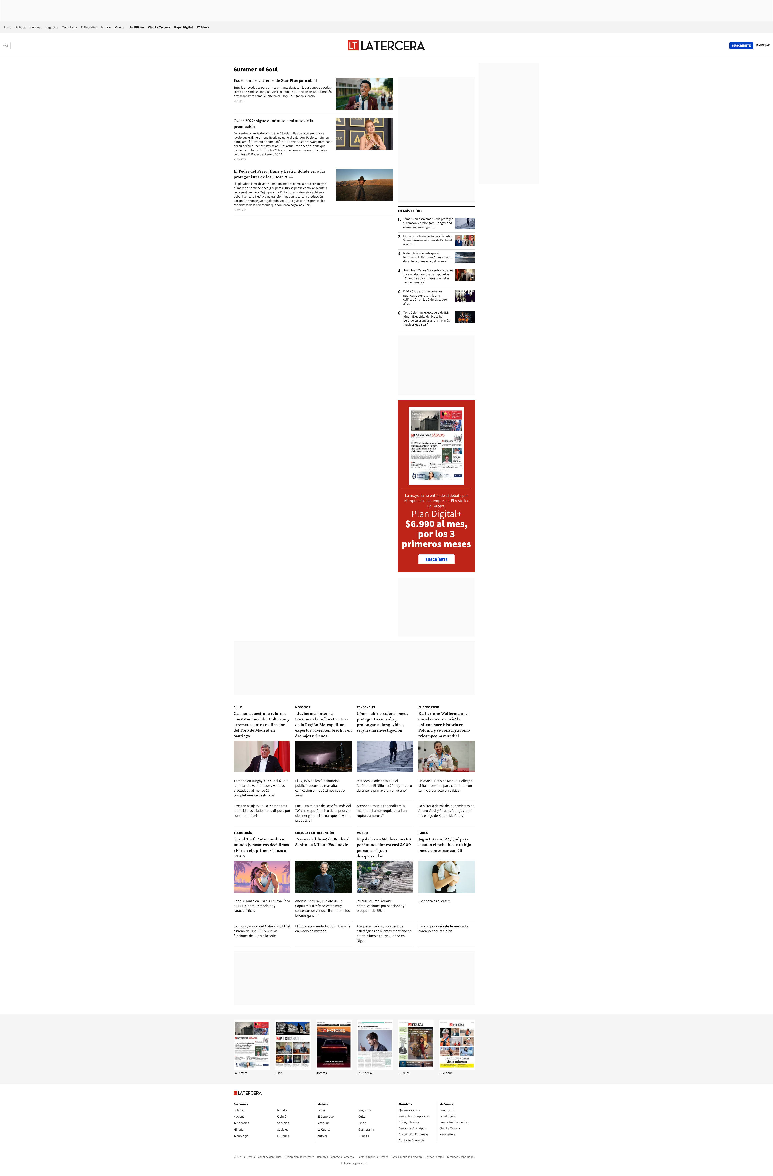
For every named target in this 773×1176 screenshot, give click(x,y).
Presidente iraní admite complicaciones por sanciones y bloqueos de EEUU (380, 906)
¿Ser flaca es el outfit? (434, 901)
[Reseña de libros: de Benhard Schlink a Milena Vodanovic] (323, 877)
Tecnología (69, 27)
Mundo (106, 27)
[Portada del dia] (436, 482)
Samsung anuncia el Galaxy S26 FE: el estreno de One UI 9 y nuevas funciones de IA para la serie (262, 931)
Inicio (7, 27)
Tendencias (366, 707)
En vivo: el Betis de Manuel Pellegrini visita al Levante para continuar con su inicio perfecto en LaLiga (445, 785)
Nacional (35, 27)
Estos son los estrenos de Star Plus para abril (275, 81)
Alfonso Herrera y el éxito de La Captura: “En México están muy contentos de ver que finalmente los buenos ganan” (322, 908)
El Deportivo (89, 27)
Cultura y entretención (314, 833)
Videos (119, 27)
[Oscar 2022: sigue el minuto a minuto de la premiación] (364, 134)
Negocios (51, 27)
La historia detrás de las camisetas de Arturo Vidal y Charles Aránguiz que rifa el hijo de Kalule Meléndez (446, 810)
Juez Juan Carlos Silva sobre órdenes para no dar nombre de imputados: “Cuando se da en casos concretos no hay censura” (428, 276)
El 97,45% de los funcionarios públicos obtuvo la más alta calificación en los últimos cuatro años (425, 297)
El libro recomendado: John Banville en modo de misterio (322, 928)
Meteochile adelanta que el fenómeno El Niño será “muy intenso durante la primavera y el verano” (427, 257)
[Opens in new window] (334, 1069)
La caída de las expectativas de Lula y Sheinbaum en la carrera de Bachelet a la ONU (428, 240)
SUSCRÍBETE (436, 559)
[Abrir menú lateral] (7, 45)
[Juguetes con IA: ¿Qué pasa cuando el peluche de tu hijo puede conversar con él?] (446, 877)
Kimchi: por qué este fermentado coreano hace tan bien (443, 928)
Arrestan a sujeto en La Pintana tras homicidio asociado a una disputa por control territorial (262, 810)
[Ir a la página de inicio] (386, 45)
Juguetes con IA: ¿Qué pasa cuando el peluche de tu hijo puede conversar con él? (444, 845)
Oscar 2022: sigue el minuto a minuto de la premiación (273, 124)
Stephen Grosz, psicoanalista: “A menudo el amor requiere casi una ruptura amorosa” (383, 810)
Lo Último (137, 27)
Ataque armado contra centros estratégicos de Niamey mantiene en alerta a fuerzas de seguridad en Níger (384, 933)
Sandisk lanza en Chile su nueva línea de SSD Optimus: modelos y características (262, 906)
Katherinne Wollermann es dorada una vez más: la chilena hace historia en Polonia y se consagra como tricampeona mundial (444, 725)
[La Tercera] (252, 1069)
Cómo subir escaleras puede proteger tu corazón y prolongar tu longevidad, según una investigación (428, 223)
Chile (238, 707)
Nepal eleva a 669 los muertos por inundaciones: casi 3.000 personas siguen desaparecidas (384, 847)
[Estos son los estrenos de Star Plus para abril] (364, 94)
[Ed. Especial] (375, 1069)
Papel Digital (183, 27)
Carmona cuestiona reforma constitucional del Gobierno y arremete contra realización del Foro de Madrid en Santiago (262, 725)
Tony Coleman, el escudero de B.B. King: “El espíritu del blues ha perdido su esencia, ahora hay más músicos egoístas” (426, 319)
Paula (423, 833)
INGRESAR (763, 45)
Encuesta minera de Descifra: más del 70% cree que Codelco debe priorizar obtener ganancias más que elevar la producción (323, 813)
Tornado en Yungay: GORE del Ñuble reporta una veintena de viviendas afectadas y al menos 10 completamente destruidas (261, 787)
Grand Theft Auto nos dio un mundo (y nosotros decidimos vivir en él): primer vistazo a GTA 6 (261, 847)
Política (21, 27)
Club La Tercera (159, 27)
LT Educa (203, 27)
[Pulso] (293, 1069)
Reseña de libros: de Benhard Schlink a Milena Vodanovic (322, 842)
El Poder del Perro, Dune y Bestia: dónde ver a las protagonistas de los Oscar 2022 (280, 174)
